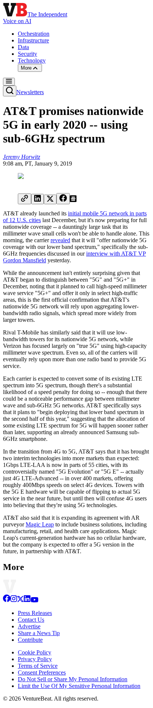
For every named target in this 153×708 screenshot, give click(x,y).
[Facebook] (6, 600)
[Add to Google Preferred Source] (73, 200)
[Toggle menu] (9, 82)
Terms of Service (38, 666)
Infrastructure (33, 40)
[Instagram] (13, 600)
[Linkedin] (27, 600)
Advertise (29, 626)
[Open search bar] (9, 91)
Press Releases (35, 613)
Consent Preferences (42, 672)
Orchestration (33, 34)
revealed (60, 240)
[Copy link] (24, 198)
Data (23, 47)
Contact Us (31, 619)
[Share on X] (50, 199)
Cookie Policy (34, 652)
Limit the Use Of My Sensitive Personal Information (79, 686)
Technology (32, 60)
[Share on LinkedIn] (37, 199)
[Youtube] (34, 600)
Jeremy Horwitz (21, 157)
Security (27, 54)
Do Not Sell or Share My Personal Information (72, 679)
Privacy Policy (35, 659)
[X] (20, 600)
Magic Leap (40, 524)
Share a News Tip (39, 633)
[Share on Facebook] (63, 198)
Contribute (30, 640)
